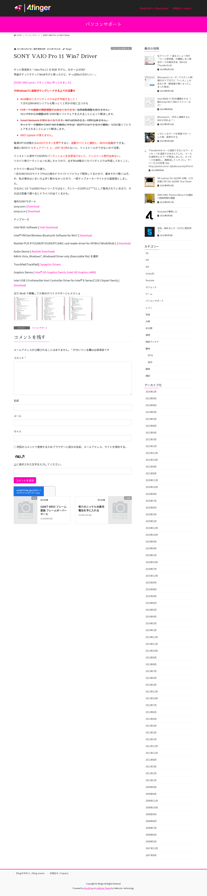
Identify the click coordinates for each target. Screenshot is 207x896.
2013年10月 (152, 650)
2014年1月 (151, 630)
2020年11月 (152, 480)
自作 (150, 362)
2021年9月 (151, 466)
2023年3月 (151, 419)
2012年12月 (152, 691)
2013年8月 (151, 664)
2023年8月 (151, 405)
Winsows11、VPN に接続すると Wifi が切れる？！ (173, 118)
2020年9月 (151, 494)
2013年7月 (151, 671)
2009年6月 (151, 793)
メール (18, 416)
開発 (148, 369)
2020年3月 (151, 514)
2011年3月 (151, 766)
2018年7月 (151, 569)
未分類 (149, 328)
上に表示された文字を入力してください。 (38, 464)
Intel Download (48, 227)
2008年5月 (151, 841)
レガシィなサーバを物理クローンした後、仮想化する (174, 135)
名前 (16, 400)
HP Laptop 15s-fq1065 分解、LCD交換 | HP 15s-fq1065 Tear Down (175, 180)
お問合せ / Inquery (58, 873)
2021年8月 (151, 473)
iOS (147, 266)
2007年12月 (152, 848)
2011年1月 (151, 780)
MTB (150, 355)
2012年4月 (151, 718)
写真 (148, 314)
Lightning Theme (103, 888)
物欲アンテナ (152, 341)
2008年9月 (151, 814)
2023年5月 (151, 412)
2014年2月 (151, 623)
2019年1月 (151, 555)
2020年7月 (151, 500)
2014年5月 (151, 609)
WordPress (89, 888)
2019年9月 (151, 541)
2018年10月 (152, 562)
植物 (148, 335)
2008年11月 (152, 800)
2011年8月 (151, 759)
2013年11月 (152, 643)
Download (33, 206)
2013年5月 (151, 677)
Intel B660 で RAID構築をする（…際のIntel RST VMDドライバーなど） (175, 102)
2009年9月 (151, 787)
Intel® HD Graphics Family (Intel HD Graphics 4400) (65, 272)
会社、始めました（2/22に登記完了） (174, 229)
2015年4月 (151, 596)
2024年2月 (151, 391)
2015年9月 (151, 582)
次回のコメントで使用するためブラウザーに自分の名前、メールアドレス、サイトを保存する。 (72, 447)
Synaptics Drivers (50, 264)
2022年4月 (151, 432)
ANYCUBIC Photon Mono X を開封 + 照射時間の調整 (175, 196)
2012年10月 (152, 698)
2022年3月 (151, 439)
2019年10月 (152, 534)
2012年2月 (151, 732)
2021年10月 (152, 459)
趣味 (148, 348)
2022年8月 (151, 425)
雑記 (148, 375)
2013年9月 (151, 657)
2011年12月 (152, 746)
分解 (148, 321)
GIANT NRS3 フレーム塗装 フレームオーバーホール (53, 510)
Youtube (150, 280)
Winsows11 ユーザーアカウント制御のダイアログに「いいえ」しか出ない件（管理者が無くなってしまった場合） (174, 82)
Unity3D (150, 273)
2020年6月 (151, 507)
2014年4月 (151, 616)
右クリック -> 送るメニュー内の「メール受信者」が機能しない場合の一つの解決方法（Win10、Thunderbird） (174, 60)
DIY (147, 260)
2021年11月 (152, 453)
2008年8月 (151, 821)
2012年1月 (151, 739)
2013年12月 (152, 637)
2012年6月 (151, 712)
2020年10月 (152, 487)
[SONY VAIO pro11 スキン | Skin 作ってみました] (42, 82)
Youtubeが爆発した (167, 211)
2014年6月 (151, 603)
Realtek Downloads (43, 251)
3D (147, 253)
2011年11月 (152, 752)
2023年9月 (151, 398)
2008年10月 (152, 807)
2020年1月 (151, 521)
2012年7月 (151, 705)
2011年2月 (151, 773)
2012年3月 (151, 725)
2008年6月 (151, 834)
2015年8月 (151, 589)
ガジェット (151, 287)
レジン (149, 307)
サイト (18, 431)
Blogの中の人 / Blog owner (30, 873)
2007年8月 (151, 855)
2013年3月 (151, 684)
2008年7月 (151, 827)
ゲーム (149, 294)
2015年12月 (152, 575)
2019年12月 (152, 528)
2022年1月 (151, 446)
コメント (20, 358)
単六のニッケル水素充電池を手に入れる (91, 508)
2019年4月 (151, 548)
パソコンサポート (121, 48)
